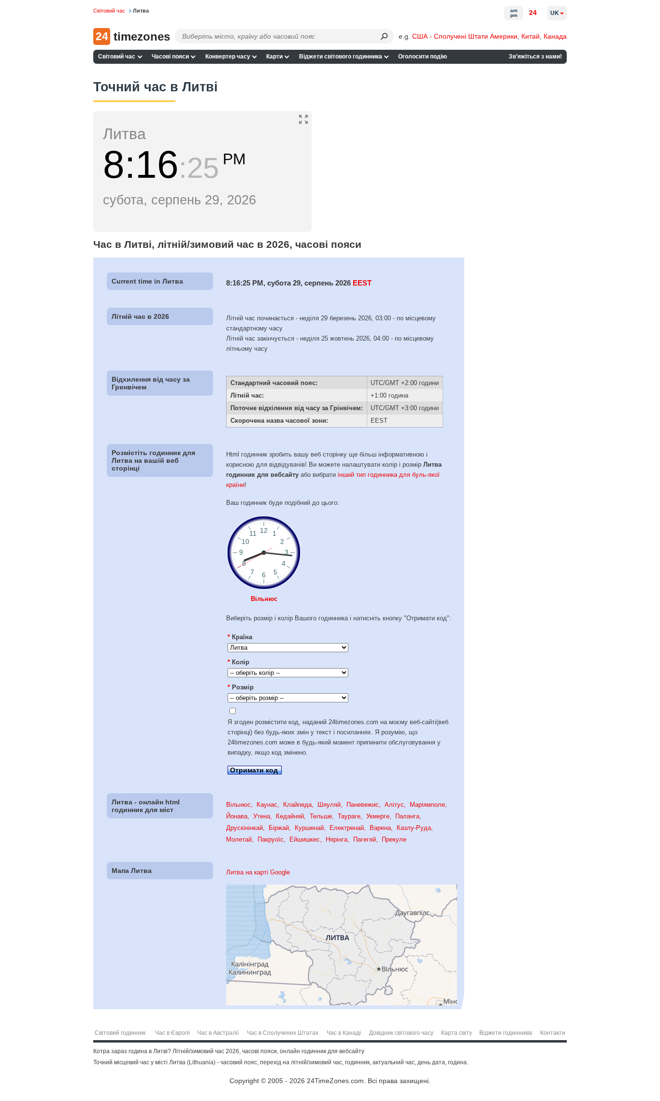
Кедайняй (290, 816)
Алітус (394, 804)
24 (533, 12)
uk (554, 13)
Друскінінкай (244, 827)
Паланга (407, 816)
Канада (555, 36)
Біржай (279, 827)
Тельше (321, 816)
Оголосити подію (422, 56)
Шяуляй (329, 804)
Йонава (236, 816)
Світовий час (116, 56)
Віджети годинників (505, 1033)
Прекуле (394, 839)
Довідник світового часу (401, 1033)
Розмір (241, 687)
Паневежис (362, 804)
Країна (240, 637)
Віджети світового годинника (340, 56)
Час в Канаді (344, 1033)
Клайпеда (297, 804)
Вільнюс (264, 598)
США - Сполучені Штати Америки (464, 36)
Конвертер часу (227, 56)
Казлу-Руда (414, 827)
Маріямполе (427, 804)
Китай (530, 36)
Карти (274, 56)
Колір (238, 662)
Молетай (239, 839)
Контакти (552, 1033)
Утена (261, 816)
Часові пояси (170, 56)
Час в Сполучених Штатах (282, 1033)
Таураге (349, 816)
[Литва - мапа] (341, 1003)
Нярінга (336, 839)
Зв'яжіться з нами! (535, 56)
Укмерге (377, 816)
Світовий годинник (120, 1033)
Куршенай (309, 827)
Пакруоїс (271, 839)
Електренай (347, 827)
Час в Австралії (218, 1033)
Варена (380, 827)
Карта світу (456, 1033)
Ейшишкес (304, 839)
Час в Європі (172, 1033)
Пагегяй (364, 839)
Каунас (267, 804)
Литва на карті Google (258, 872)
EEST (362, 283)
